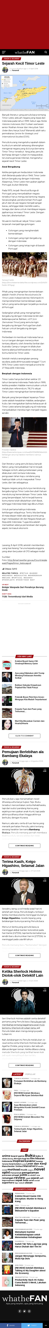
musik (24, 1170)
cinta (4, 1158)
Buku (30, 1155)
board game (17, 1156)
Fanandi (15, 70)
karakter (30, 1161)
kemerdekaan (35, 575)
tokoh (21, 1183)
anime (6, 1155)
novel (39, 1169)
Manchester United (12, 1166)
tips (16, 1183)
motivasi (13, 1169)
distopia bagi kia (22, 1158)
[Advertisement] (24, 24)
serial (31, 1180)
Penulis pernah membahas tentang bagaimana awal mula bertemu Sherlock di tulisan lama (24, 1025)
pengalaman (30, 1172)
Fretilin (24, 573)
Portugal (17, 578)
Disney (10, 1159)
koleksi (17, 1164)
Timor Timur (23, 580)
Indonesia (8, 575)
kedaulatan (21, 575)
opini (6, 1172)
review (19, 1178)
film (32, 1158)
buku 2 (39, 1156)
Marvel (27, 1166)
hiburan (39, 1158)
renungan (8, 1178)
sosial (37, 1180)
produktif (32, 1175)
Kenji (11, 1164)
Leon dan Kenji (36, 1163)
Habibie (33, 573)
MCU (35, 1166)
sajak (28, 1178)
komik (23, 1164)
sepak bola (21, 1180)
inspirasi (18, 1161)
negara (6, 578)
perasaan (7, 1175)
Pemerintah (15, 1173)
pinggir (15, 1175)
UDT (33, 580)
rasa (38, 1175)
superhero (8, 1182)
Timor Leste (9, 580)
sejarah (28, 578)
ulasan (29, 1182)
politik (23, 1175)
